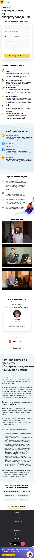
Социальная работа (23, 495)
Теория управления (11, 499)
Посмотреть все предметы (18, 506)
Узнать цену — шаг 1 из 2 (16, 56)
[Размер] (8, 37)
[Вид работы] (17, 27)
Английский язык (9, 495)
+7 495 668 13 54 (27, 2)
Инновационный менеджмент (11, 491)
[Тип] (21, 37)
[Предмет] (17, 32)
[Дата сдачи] (17, 41)
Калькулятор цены (8, 555)
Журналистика (23, 499)
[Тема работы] (17, 46)
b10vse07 (14, 551)
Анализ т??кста (26, 491)
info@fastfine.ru (17, 533)
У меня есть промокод (18, 50)
